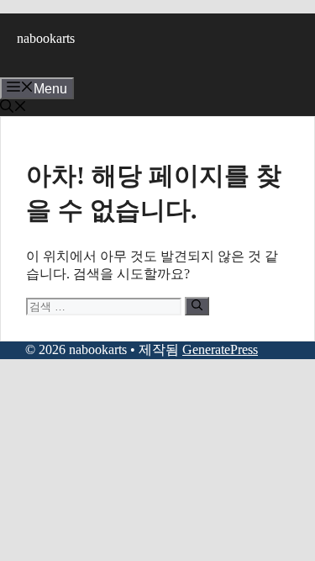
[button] (13, 108)
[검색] (197, 306)
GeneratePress (220, 349)
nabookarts (46, 38)
